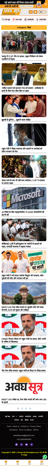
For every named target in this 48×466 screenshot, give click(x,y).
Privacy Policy (35, 426)
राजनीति (40, 416)
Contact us (25, 426)
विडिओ (27, 420)
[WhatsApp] (31, 12)
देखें (18, 464)
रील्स (29, 464)
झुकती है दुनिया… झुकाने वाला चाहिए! (16, 120)
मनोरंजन (16, 420)
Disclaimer (13, 430)
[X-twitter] (21, 444)
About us (16, 426)
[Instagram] (31, 444)
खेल (22, 420)
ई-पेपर (32, 420)
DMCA (35, 430)
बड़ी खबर (7, 416)
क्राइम (35, 416)
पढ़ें (6, 464)
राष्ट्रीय (21, 416)
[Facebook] (16, 444)
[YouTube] (35, 12)
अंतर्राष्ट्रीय (28, 416)
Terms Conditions (25, 430)
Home (9, 426)
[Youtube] (26, 444)
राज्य (13, 416)
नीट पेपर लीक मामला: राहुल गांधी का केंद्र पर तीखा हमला (23, 370)
